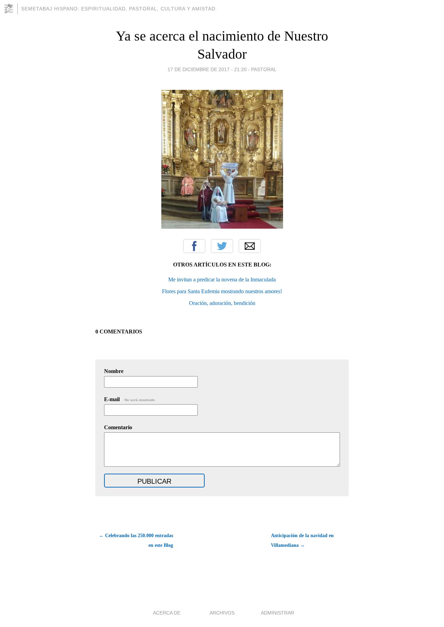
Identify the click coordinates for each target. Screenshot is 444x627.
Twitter (222, 246)
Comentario (118, 427)
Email (250, 246)
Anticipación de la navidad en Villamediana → (302, 540)
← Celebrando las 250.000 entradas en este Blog (136, 540)
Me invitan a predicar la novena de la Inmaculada (222, 279)
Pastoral (263, 69)
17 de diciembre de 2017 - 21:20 (207, 69)
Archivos (222, 613)
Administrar (277, 613)
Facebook (194, 246)
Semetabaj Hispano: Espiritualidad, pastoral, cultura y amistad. (119, 8)
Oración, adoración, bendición (222, 303)
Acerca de (166, 613)
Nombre (113, 371)
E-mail (130, 399)
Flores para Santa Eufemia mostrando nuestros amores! (222, 291)
